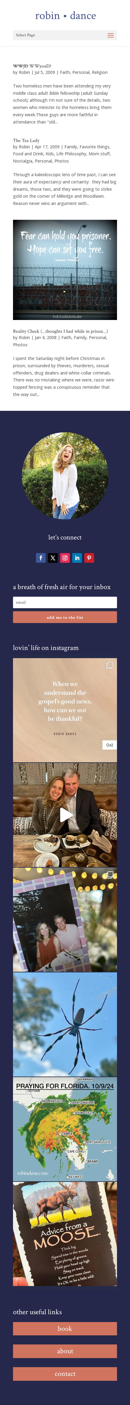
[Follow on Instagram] (65, 558)
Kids (50, 154)
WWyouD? (32, 66)
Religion (100, 72)
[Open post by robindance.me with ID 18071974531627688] (65, 710)
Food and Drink (28, 154)
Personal (80, 72)
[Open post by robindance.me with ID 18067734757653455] (65, 1024)
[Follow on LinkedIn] (77, 558)
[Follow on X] (53, 558)
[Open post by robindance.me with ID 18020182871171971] (65, 1234)
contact (65, 1373)
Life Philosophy (71, 154)
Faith (65, 72)
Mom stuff (99, 154)
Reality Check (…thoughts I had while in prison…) (60, 331)
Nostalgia (22, 161)
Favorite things (94, 147)
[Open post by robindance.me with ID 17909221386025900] (65, 815)
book (65, 1328)
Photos (61, 161)
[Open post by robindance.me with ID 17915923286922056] (65, 920)
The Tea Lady (26, 140)
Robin (24, 72)
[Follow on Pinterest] (89, 558)
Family (70, 147)
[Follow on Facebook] (41, 558)
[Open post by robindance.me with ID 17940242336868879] (65, 1129)
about (65, 1351)
